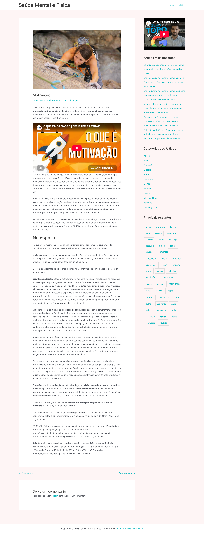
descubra (150, 246)
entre (164, 258)
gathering (172, 271)
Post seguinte (127, 473)
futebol (147, 174)
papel (171, 290)
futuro (149, 271)
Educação (148, 165)
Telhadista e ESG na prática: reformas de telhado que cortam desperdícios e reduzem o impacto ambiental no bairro (163, 134)
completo (171, 233)
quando (149, 304)
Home (172, 5)
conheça (173, 239)
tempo (163, 317)
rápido (173, 304)
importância (166, 277)
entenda (151, 258)
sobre (175, 310)
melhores (174, 283)
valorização (150, 323)
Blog (181, 5)
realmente (161, 304)
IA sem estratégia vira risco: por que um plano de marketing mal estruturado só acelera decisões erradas (163, 108)
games (160, 271)
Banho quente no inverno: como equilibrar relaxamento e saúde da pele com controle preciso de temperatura (164, 95)
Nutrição (148, 188)
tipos (174, 316)
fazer (164, 265)
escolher (176, 258)
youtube (163, 323)
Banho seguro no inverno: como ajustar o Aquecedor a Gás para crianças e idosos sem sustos (164, 82)
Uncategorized (151, 207)
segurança (161, 310)
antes (148, 227)
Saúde (147, 193)
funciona (176, 265)
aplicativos (160, 227)
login (55, 495)
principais (164, 297)
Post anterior (26, 473)
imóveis (149, 284)
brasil (173, 227)
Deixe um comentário (43, 100)
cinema (158, 233)
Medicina (148, 179)
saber (149, 310)
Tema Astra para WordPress (129, 528)
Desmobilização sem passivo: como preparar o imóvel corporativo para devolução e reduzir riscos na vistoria (162, 121)
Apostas (148, 155)
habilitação (150, 277)
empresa (164, 252)
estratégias (151, 265)
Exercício (148, 169)
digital (173, 246)
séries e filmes (151, 198)
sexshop (148, 202)
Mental (58, 100)
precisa (149, 297)
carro (148, 233)
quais (178, 297)
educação (150, 252)
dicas (146, 160)
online (159, 291)
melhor (160, 284)
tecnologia (150, 317)
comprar (149, 240)
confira (160, 239)
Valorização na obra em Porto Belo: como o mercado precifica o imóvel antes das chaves (164, 69)
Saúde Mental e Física (44, 5)
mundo (148, 291)
